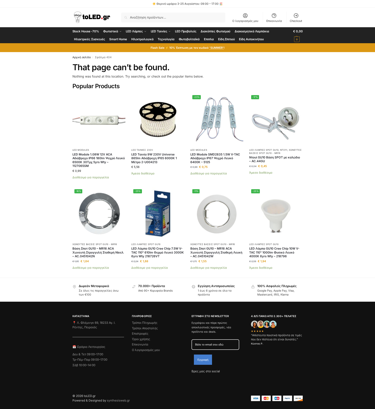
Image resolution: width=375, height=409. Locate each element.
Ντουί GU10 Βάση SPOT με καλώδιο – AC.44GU (274, 159)
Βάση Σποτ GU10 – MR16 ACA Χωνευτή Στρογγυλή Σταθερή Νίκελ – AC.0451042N (98, 252)
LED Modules (80, 150)
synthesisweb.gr (118, 400)
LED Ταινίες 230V (142, 150)
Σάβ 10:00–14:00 (83, 365)
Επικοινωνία (274, 20)
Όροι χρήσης (141, 339)
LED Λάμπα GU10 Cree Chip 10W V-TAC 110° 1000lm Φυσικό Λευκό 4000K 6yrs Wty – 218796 (274, 252)
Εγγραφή (202, 359)
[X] (216, 378)
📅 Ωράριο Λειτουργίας (88, 347)
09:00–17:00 (95, 354)
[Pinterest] (230, 378)
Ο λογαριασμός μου (245, 20)
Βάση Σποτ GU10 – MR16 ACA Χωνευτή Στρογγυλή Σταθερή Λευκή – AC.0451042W (216, 252)
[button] (298, 35)
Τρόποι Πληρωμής (144, 323)
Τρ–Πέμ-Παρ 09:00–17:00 (89, 359)
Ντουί (283, 150)
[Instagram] (201, 378)
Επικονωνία (140, 344)
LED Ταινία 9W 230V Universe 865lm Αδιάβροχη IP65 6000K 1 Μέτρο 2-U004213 (154, 158)
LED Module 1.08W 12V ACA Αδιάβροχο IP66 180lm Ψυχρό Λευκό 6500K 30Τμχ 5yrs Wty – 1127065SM (98, 160)
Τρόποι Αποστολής (145, 328)
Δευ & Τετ (79, 354)
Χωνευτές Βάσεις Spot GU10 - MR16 (94, 244)
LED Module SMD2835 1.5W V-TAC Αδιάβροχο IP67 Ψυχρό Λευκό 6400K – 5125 (215, 158)
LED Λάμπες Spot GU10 (264, 150)
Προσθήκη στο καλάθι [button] (99, 183)
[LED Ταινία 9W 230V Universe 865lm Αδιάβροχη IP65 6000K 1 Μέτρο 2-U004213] (157, 119)
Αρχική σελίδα (81, 57)
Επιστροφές (140, 333)
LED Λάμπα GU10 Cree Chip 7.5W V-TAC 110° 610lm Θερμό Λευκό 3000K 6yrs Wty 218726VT (157, 252)
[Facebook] (193, 378)
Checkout (296, 20)
